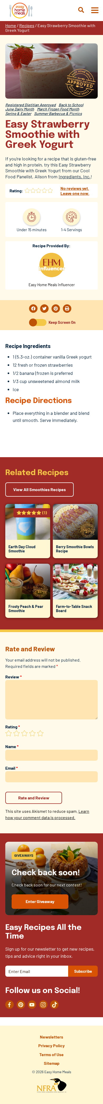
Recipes (26, 25)
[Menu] (95, 10)
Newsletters (51, 1036)
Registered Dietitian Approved (30, 105)
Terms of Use (51, 1054)
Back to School (71, 105)
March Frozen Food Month (58, 109)
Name (11, 746)
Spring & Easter (18, 113)
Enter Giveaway (40, 901)
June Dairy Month (19, 109)
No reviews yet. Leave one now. (74, 190)
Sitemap (51, 1063)
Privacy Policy (51, 1045)
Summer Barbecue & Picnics (58, 113)
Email (11, 767)
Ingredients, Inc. (75, 176)
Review (13, 676)
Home (10, 25)
